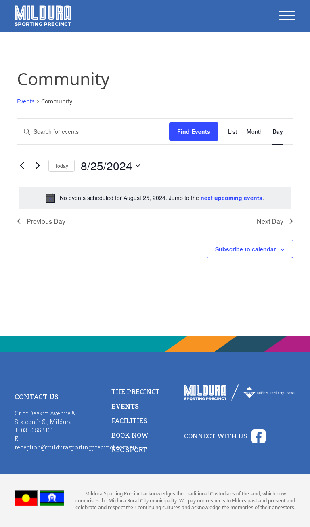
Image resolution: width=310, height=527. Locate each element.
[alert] (155, 198)
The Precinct (135, 391)
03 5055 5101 (37, 430)
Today (61, 165)
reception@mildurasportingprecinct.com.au (75, 447)
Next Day (270, 221)
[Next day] (37, 166)
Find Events (193, 131)
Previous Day (46, 221)
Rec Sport (129, 449)
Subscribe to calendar (245, 249)
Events (26, 101)
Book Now (130, 435)
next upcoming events (231, 198)
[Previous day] (22, 166)
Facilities (129, 420)
